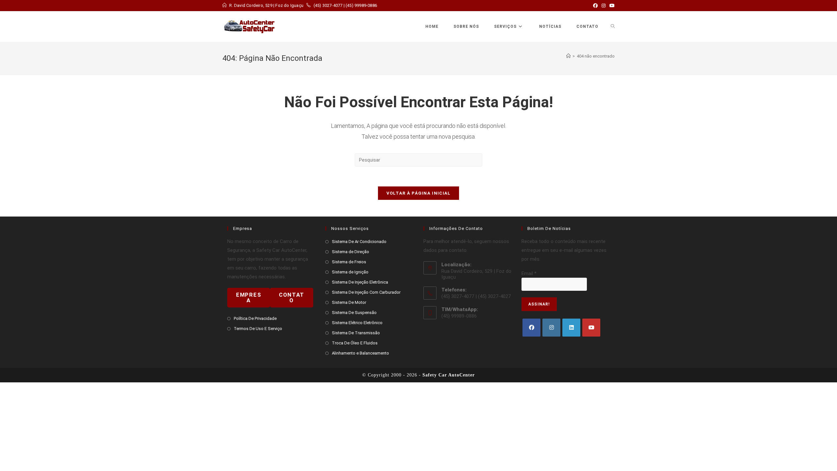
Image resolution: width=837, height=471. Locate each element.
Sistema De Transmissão (356, 332)
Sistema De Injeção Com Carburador (366, 292)
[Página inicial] (568, 56)
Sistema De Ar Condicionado (359, 241)
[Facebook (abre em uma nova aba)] (595, 5)
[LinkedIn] (571, 328)
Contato (291, 297)
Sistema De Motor (349, 302)
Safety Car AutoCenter (448, 375)
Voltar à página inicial (418, 193)
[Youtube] (591, 328)
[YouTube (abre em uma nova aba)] (611, 5)
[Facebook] (531, 328)
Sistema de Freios (349, 261)
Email (529, 273)
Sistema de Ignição (350, 272)
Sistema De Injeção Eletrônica (360, 282)
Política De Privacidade (255, 318)
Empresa (248, 297)
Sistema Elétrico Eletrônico (357, 322)
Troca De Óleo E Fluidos (355, 342)
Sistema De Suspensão (354, 312)
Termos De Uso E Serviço (258, 328)
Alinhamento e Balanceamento (360, 353)
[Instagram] (551, 328)
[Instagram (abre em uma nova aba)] (603, 5)
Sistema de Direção (350, 251)
